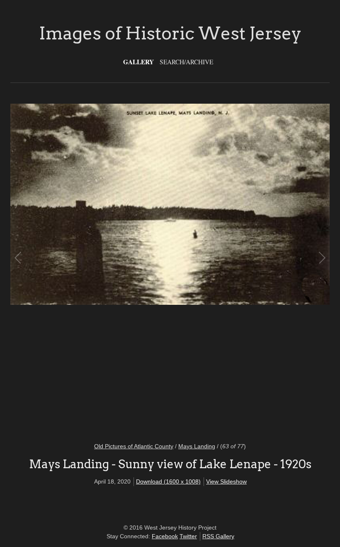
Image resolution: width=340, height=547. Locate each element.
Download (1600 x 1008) (168, 481)
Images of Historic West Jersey (170, 33)
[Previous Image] (94, 268)
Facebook (165, 536)
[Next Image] (245, 268)
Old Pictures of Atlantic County (133, 446)
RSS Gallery (218, 536)
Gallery (138, 61)
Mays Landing (196, 446)
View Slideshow (226, 481)
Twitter (188, 536)
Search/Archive (186, 62)
